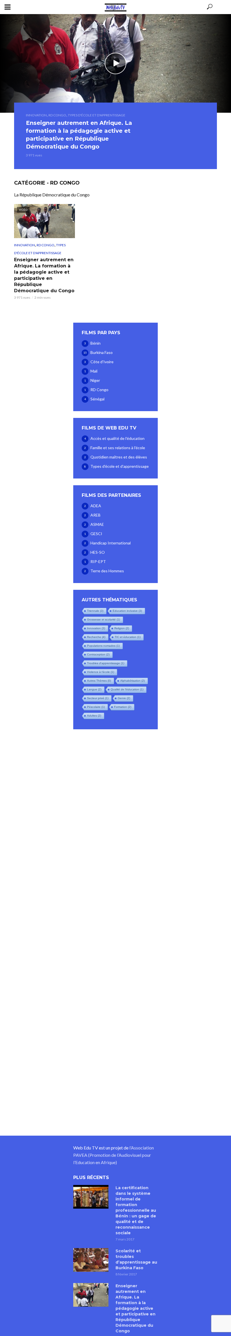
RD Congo (57, 115)
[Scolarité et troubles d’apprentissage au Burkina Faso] (91, 1260)
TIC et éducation (128, 637)
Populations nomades (103, 645)
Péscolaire (96, 706)
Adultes (94, 715)
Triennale (95, 610)
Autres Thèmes (99, 680)
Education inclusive (127, 610)
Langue (94, 689)
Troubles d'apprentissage (105, 663)
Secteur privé (97, 698)
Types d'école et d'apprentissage (96, 115)
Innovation (36, 115)
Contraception (98, 654)
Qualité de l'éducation (127, 689)
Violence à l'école (100, 671)
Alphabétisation (132, 680)
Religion (121, 628)
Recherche (96, 637)
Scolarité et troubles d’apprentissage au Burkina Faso (136, 1259)
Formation (122, 706)
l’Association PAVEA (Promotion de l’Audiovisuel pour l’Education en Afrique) (113, 1155)
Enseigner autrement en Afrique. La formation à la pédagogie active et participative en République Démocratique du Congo (79, 134)
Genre (124, 698)
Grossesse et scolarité (103, 619)
